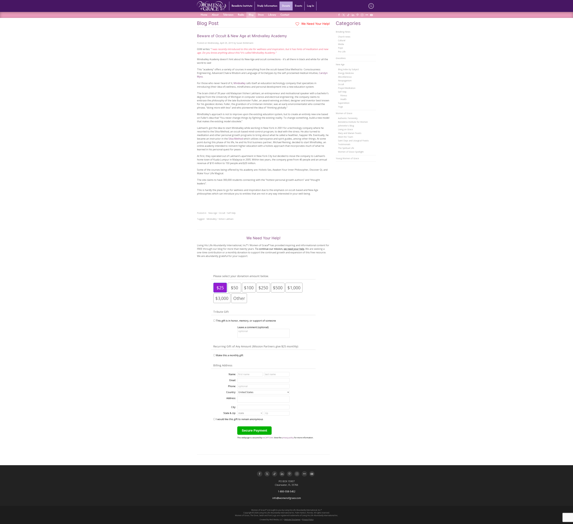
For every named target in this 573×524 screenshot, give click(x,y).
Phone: (232, 386)
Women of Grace (344, 113)
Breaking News (343, 31)
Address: (231, 398)
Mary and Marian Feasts (349, 133)
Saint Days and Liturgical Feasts (353, 140)
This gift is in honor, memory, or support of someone (246, 320)
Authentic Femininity (348, 118)
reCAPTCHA (268, 437)
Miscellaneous (345, 76)
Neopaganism (345, 80)
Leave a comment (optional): (253, 327)
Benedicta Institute (242, 6)
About (215, 15)
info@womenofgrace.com (286, 498)
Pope (340, 47)
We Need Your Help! (315, 24)
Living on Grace (345, 129)
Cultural (341, 40)
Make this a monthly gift (229, 355)
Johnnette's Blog (346, 125)
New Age (212, 213)
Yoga (340, 106)
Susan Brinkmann (245, 43)
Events (298, 6)
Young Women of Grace (347, 158)
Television (228, 15)
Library (272, 15)
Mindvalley (240, 83)
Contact (285, 15)
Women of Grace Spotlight (351, 151)
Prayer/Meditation (346, 88)
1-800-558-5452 (286, 491)
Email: (232, 380)
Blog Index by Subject (348, 69)
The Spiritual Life (346, 148)
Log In (310, 6)
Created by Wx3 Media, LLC (271, 519)
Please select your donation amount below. (241, 276)
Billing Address (222, 365)
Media (341, 44)
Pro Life (342, 51)
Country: (231, 392)
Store (261, 15)
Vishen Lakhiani (226, 219)
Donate (286, 6)
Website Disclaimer (292, 519)
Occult (222, 213)
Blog (251, 15)
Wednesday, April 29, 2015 (220, 43)
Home (204, 15)
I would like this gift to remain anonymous (239, 419)
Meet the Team (345, 136)
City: (233, 407)
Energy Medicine (346, 73)
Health (343, 99)
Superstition (343, 103)
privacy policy (288, 437)
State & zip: (229, 413)
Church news (344, 36)
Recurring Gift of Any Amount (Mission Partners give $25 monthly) (255, 346)
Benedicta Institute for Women (353, 121)
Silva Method (235, 138)
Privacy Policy (308, 519)
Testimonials (344, 144)
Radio (241, 15)
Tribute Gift (221, 312)
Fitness (343, 95)
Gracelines (341, 58)
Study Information (267, 6)
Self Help (231, 213)
